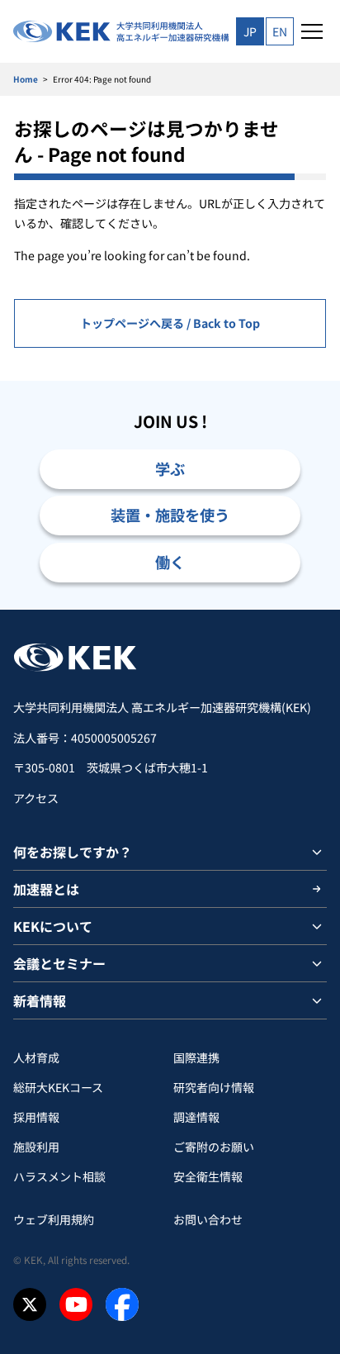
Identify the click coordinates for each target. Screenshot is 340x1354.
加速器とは (46, 889)
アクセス (36, 798)
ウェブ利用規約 (53, 1219)
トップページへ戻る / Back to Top (170, 323)
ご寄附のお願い (213, 1146)
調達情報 (196, 1117)
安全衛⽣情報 (208, 1176)
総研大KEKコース (58, 1087)
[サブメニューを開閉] (317, 852)
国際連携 (196, 1057)
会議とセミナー (59, 963)
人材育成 (36, 1057)
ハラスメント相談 (59, 1176)
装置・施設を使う (170, 514)
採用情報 (36, 1117)
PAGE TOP (308, 609)
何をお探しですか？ (72, 852)
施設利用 (36, 1146)
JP (250, 31)
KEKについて (52, 926)
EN (279, 31)
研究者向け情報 (213, 1087)
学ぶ (170, 468)
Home (25, 79)
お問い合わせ (208, 1219)
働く (170, 561)
